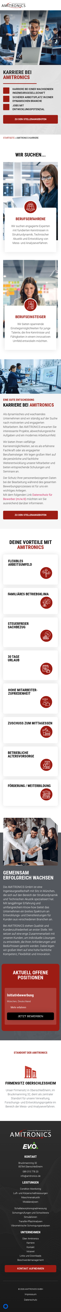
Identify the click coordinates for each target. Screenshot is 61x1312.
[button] (56, 5)
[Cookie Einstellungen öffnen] (5, 1307)
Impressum (30, 1294)
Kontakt (30, 1156)
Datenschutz (30, 1299)
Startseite (9, 137)
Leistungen (30, 1182)
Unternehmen (30, 1232)
